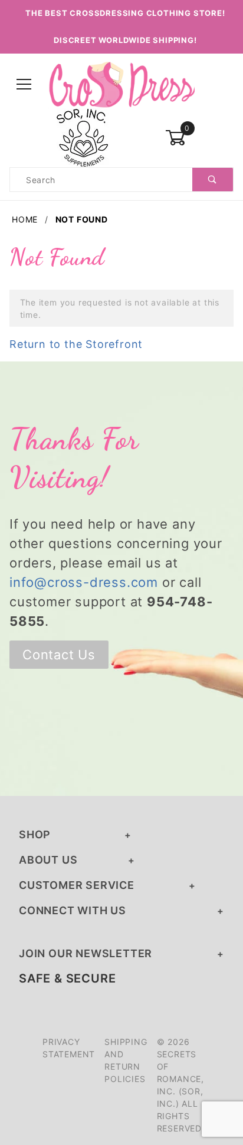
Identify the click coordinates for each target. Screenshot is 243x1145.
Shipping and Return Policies (125, 1060)
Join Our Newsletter (85, 953)
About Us (48, 860)
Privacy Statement (68, 1048)
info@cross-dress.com (83, 582)
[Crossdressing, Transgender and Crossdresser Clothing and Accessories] (121, 84)
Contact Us (59, 654)
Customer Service (76, 885)
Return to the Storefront (76, 344)
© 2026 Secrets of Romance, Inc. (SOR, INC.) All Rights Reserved (180, 1085)
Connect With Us (72, 910)
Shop (35, 834)
